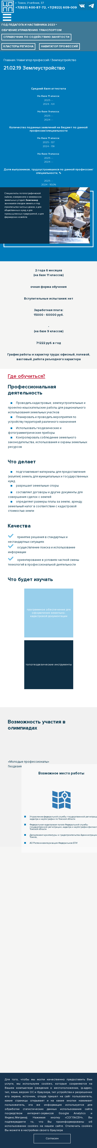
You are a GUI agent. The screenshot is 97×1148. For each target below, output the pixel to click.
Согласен (52, 1138)
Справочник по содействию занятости (36, 37)
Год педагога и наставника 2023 (28, 25)
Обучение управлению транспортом (31, 30)
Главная (9, 60)
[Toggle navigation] (6, 17)
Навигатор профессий (59, 46)
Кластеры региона (18, 46)
